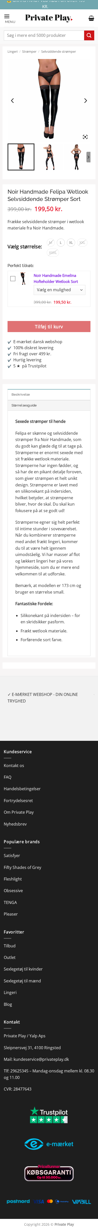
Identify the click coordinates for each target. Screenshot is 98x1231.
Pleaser (11, 908)
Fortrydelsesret (18, 794)
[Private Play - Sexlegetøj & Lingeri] (49, 18)
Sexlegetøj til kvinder (23, 962)
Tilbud (10, 939)
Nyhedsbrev (15, 817)
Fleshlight (13, 872)
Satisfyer (12, 849)
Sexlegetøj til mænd (22, 974)
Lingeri (13, 51)
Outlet (10, 951)
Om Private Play (19, 806)
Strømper (29, 51)
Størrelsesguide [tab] (24, 405)
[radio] (51, 242)
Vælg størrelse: (25, 246)
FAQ (7, 770)
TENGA (10, 896)
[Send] (89, 35)
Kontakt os (14, 759)
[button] (12, 18)
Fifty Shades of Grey (22, 861)
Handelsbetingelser (22, 782)
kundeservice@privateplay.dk (41, 1053)
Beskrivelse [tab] (21, 394)
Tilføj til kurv (49, 327)
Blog (8, 998)
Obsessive (13, 884)
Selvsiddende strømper (58, 51)
